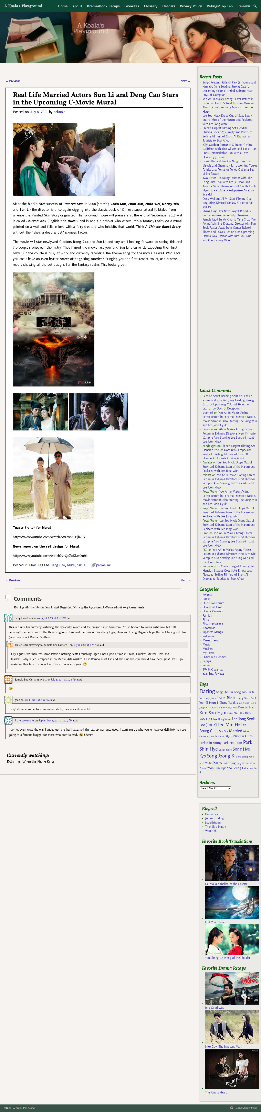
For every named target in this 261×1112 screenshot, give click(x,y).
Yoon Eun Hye (216, 768)
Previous (12, 81)
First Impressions (213, 623)
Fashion (207, 615)
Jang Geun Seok (247, 698)
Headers (168, 6)
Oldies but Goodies (214, 657)
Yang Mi (240, 763)
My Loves (209, 652)
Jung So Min (205, 707)
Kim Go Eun (218, 707)
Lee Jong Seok (243, 719)
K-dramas (208, 636)
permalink (103, 565)
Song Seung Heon (244, 756)
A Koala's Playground (23, 6)
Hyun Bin (224, 698)
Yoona (202, 768)
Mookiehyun (212, 822)
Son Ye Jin (205, 763)
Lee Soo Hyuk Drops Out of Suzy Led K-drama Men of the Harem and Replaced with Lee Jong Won (228, 120)
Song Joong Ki (221, 756)
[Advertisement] (230, 317)
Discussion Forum (213, 603)
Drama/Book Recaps (103, 6)
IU (234, 698)
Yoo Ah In (250, 763)
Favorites (131, 6)
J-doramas (209, 628)
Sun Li (81, 565)
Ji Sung (239, 702)
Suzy (217, 762)
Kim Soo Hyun (213, 712)
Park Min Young (210, 743)
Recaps (207, 661)
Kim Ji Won (231, 707)
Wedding (229, 763)
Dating (207, 691)
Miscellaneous (211, 640)
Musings (208, 648)
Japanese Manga (213, 632)
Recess (206, 665)
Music (206, 644)
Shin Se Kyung (225, 750)
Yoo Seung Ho (236, 768)
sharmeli (208, 412)
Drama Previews (213, 611)
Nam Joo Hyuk (223, 736)
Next (185, 81)
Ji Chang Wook (226, 702)
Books (206, 598)
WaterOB (210, 830)
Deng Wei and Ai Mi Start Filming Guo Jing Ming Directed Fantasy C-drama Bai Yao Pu (228, 203)
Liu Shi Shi (221, 731)
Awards (207, 594)
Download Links (212, 607)
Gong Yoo (240, 692)
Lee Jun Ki (208, 725)
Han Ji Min (211, 698)
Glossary (150, 6)
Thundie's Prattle (215, 826)
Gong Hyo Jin (224, 692)
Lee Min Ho (229, 724)
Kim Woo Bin (236, 713)
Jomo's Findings (215, 818)
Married (235, 731)
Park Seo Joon (232, 743)
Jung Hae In (250, 703)
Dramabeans (212, 814)
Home (62, 6)
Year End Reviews (213, 673)
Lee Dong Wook (222, 719)
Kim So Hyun (247, 707)
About (77, 6)
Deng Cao (57, 565)
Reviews (244, 6)
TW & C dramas (213, 669)
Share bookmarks (24, 720)
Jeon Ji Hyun (207, 702)
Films (32, 565)
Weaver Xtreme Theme (246, 1108)
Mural (71, 565)
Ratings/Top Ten (220, 6)
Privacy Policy (191, 6)
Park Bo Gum (242, 736)
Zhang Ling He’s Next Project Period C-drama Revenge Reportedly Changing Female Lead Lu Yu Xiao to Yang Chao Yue (229, 215)
